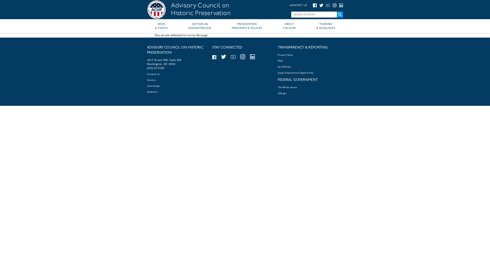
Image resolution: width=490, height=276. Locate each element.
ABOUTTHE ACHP (289, 26)
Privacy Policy (285, 55)
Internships (153, 86)
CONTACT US (298, 5)
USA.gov (282, 93)
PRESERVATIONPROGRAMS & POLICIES (247, 26)
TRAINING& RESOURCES (325, 26)
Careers (151, 80)
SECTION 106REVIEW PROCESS (200, 26)
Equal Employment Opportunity (296, 73)
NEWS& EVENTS (161, 26)
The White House (287, 87)
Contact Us (153, 74)
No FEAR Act (285, 67)
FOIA (280, 61)
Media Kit (152, 92)
